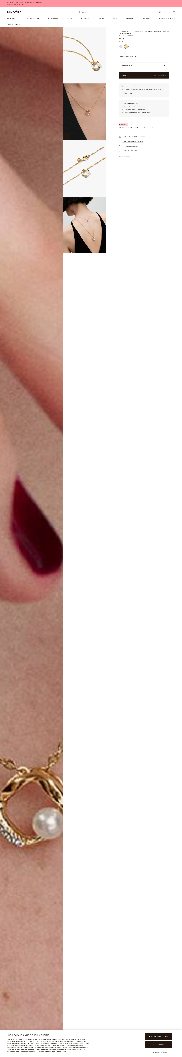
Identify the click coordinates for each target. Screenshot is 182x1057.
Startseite (10, 24)
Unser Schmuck (33, 18)
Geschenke (146, 18)
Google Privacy (61, 1051)
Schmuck (17, 24)
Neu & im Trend (13, 18)
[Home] (14, 12)
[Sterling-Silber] (121, 46)
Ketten (101, 18)
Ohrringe (129, 18)
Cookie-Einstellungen (158, 1052)
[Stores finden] (164, 12)
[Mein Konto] (169, 12)
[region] (91, 1043)
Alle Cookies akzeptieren (158, 1036)
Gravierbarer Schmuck (168, 18)
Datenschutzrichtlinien (47, 1051)
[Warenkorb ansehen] (174, 12)
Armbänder (85, 18)
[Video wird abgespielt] (66, 136)
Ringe (115, 18)
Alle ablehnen (158, 1044)
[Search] (79, 12)
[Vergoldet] (126, 46)
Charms (69, 18)
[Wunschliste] (160, 12)
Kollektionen (53, 18)
